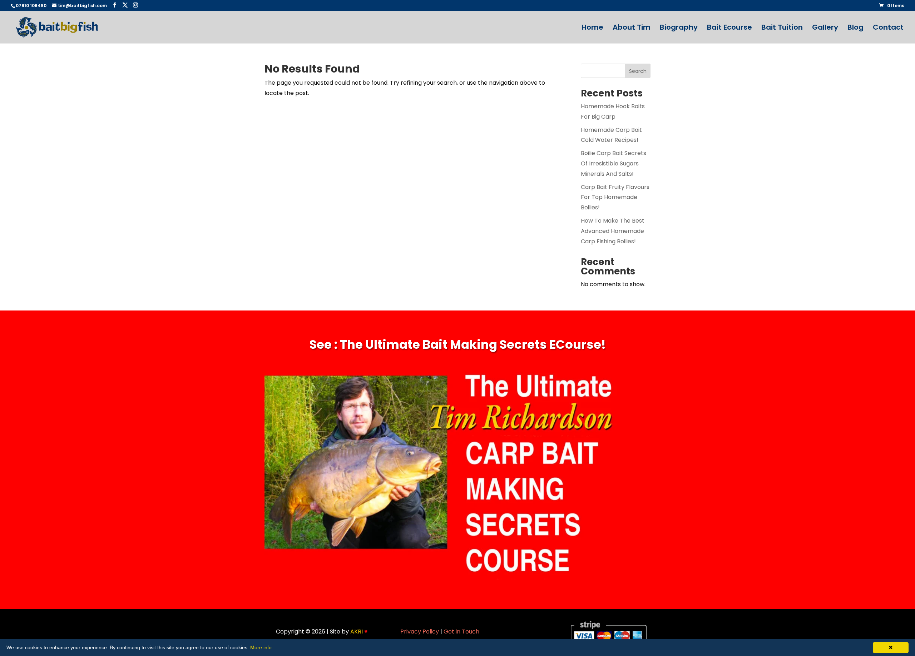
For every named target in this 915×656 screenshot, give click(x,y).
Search (638, 71)
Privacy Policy (419, 631)
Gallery (825, 28)
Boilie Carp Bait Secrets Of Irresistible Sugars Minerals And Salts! (613, 163)
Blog (855, 28)
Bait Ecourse (729, 28)
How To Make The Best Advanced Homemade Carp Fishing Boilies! (612, 231)
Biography (679, 28)
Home (592, 28)
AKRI (359, 631)
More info (261, 647)
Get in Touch (461, 631)
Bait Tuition (782, 28)
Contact (888, 28)
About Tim (632, 28)
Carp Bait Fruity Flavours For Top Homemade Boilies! (615, 197)
